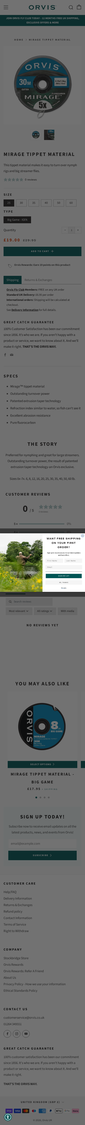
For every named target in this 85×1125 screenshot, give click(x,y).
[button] (8, 1117)
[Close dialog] (82, 535)
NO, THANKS (63, 582)
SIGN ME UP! (64, 576)
